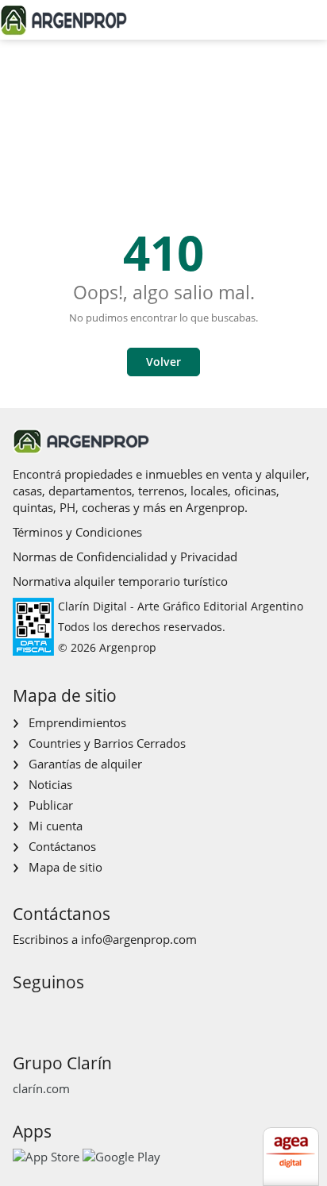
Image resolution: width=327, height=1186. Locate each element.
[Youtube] (74, 1011)
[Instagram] (49, 1011)
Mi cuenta (56, 826)
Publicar (51, 805)
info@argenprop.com (139, 939)
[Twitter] (99, 1011)
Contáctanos (62, 846)
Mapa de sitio (65, 867)
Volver (163, 361)
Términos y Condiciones (77, 532)
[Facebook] (23, 1011)
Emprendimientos (77, 722)
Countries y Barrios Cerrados (107, 743)
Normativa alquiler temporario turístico (120, 581)
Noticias (50, 784)
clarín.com (41, 1088)
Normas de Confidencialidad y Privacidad (125, 556)
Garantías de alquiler (85, 764)
